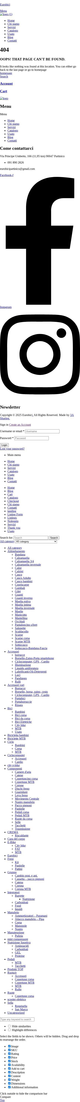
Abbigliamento (16, 551)
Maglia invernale (25, 608)
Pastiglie (20, 808)
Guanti (19, 594)
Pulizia (19, 935)
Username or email (12, 431)
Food (18, 905)
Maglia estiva (23, 601)
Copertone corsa (24, 979)
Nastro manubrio (25, 802)
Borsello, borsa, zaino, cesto (31, 691)
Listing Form (15, 514)
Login (4, 445)
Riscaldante (21, 835)
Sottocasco (21, 644)
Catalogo (12, 130)
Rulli (18, 681)
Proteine (20, 955)
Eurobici (5, 4)
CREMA (12, 832)
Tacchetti (20, 825)
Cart (3, 91)
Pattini (18, 868)
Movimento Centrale (27, 798)
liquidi (18, 909)
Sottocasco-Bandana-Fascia (31, 648)
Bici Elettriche (23, 721)
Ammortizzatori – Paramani (31, 915)
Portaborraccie (23, 701)
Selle (18, 822)
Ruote (11, 992)
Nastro (19, 929)
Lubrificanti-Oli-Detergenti (31, 671)
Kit (17, 862)
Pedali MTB (22, 815)
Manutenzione (15, 932)
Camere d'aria (23, 771)
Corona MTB (23, 889)
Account (6, 83)
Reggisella (21, 1006)
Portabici (20, 698)
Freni (10, 858)
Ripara (19, 705)
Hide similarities (21, 1026)
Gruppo (12, 872)
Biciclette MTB (16, 738)
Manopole (21, 925)
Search (54, 537)
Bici (9, 708)
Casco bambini (23, 581)
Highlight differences (24, 1030)
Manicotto (21, 614)
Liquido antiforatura (26, 668)
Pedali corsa (22, 812)
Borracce (20, 688)
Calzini (19, 571)
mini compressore (17, 939)
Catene (19, 775)
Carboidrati (21, 902)
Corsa (18, 748)
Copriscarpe (22, 584)
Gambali (20, 588)
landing (11, 511)
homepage (6, 73)
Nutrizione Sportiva (19, 942)
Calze (18, 567)
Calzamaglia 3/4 (24, 561)
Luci (17, 675)
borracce (20, 654)
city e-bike (13, 765)
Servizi (11, 127)
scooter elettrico (16, 999)
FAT (17, 848)
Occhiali (20, 621)
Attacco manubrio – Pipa (29, 919)
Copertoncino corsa (26, 778)
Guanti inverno (24, 598)
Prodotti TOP (15, 969)
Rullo (18, 989)
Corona (19, 885)
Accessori (13, 651)
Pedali (11, 959)
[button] (40, 114)
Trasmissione (22, 828)
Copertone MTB (24, 782)
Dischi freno (22, 788)
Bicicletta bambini (18, 735)
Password (7, 438)
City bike (20, 725)
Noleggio (12, 521)
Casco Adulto (23, 578)
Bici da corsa (22, 718)
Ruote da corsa (23, 818)
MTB (18, 728)
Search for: (6, 537)
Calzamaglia (22, 557)
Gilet (18, 591)
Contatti (12, 140)
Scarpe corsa (22, 638)
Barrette (19, 895)
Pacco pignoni (23, 805)
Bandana (20, 554)
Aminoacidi (22, 945)
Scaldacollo (21, 631)
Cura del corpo (16, 838)
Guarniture (21, 792)
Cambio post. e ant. (26, 875)
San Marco (21, 1009)
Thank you (13, 527)
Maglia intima (23, 604)
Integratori (13, 892)
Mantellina (21, 618)
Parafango (21, 678)
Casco (18, 574)
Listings (12, 517)
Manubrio (13, 912)
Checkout (13, 501)
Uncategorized (16, 1012)
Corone (19, 785)
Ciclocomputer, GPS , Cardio (32, 661)
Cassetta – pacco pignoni (29, 879)
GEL (18, 952)
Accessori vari (15, 685)
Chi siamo (13, 123)
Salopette (20, 628)
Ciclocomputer (16, 755)
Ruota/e (12, 972)
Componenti (14, 768)
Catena (19, 882)
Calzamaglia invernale (28, 564)
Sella (10, 1002)
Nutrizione (28, 899)
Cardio (19, 761)
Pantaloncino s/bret (26, 624)
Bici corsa (21, 715)
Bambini (20, 711)
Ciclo (10, 741)
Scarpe (19, 634)
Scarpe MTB (22, 641)
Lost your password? (12, 448)
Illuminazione (23, 664)
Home (11, 120)
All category (14, 547)
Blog (10, 137)
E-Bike (11, 842)
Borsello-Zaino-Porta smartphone (34, 658)
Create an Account (20, 424)
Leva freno (21, 795)
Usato (10, 133)
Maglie (19, 611)
